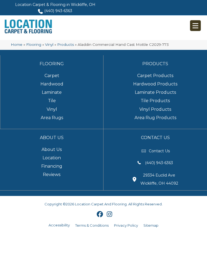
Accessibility (59, 225)
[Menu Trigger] (195, 25)
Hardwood (51, 84)
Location (52, 157)
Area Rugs (52, 117)
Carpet (51, 75)
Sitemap (150, 225)
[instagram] (109, 214)
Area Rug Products (155, 117)
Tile (52, 100)
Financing (51, 166)
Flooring (33, 44)
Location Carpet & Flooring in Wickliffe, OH (55, 4)
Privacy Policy (126, 225)
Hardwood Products (155, 84)
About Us (52, 149)
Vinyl (49, 44)
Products (65, 44)
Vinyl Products (155, 109)
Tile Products (155, 100)
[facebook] (100, 214)
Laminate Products (155, 92)
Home (16, 44)
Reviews (51, 174)
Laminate (52, 92)
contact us (159, 151)
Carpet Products (155, 75)
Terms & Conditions (92, 225)
